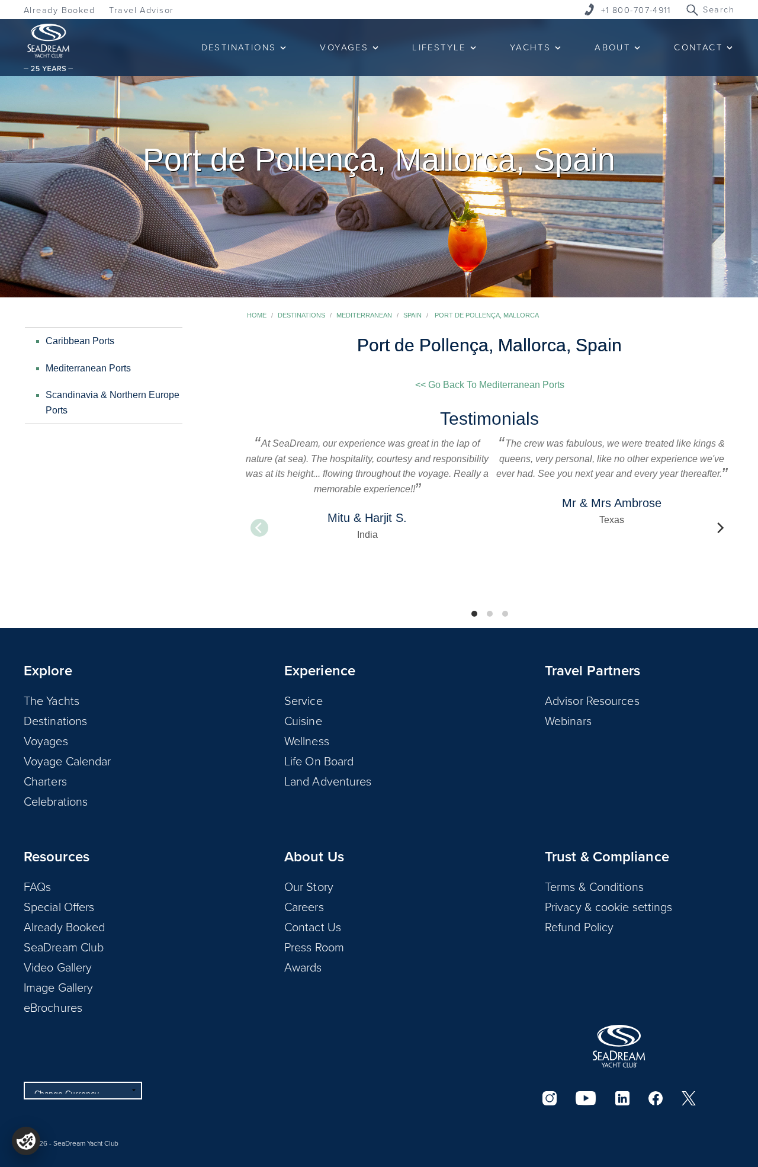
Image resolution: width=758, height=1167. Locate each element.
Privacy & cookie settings (609, 906)
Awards (303, 966)
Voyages (46, 740)
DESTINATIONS (239, 47)
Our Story (308, 886)
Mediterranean (364, 315)
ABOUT (612, 47)
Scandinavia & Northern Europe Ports (112, 402)
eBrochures (53, 1007)
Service (303, 700)
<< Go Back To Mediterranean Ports (489, 385)
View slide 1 (474, 614)
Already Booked (59, 9)
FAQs (37, 886)
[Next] (719, 528)
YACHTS (530, 47)
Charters (45, 780)
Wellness (306, 740)
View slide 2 (490, 614)
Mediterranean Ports (88, 368)
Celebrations (56, 801)
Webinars (568, 720)
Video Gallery (58, 966)
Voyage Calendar (67, 760)
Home (256, 315)
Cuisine (303, 720)
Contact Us (312, 926)
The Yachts (51, 700)
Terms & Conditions (594, 886)
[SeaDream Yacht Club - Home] (619, 1046)
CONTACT (698, 47)
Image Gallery (58, 987)
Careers (304, 906)
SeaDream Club (64, 946)
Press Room (314, 946)
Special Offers (59, 906)
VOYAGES (344, 47)
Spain (412, 315)
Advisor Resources (592, 700)
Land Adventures (328, 780)
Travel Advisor (141, 9)
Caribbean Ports (80, 341)
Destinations (301, 315)
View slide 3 (505, 614)
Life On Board (319, 760)
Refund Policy (579, 926)
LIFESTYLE (439, 47)
